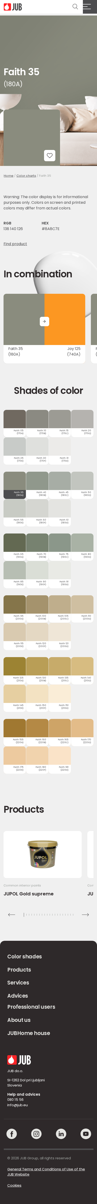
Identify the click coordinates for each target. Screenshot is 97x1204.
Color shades (24, 956)
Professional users (31, 1007)
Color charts (26, 175)
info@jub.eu (17, 1104)
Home (8, 175)
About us (18, 1020)
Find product (15, 244)
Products (19, 969)
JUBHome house (28, 1033)
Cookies (14, 1185)
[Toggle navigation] (90, 7)
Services (18, 982)
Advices (17, 996)
